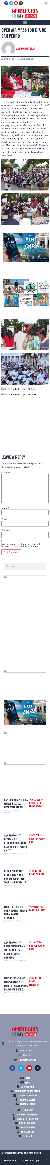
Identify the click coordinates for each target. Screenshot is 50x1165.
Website (5, 530)
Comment (7, 472)
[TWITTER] (11, 3)
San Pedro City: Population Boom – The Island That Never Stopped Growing (14, 950)
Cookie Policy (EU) (31, 1160)
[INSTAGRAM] (21, 3)
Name (5, 508)
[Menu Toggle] (25, 22)
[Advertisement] (25, 420)
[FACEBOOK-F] (6, 3)
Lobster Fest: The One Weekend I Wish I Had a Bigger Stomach (15, 912)
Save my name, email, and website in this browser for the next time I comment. (21, 545)
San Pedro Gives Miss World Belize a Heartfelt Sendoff (16, 803)
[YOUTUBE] (16, 3)
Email (4, 519)
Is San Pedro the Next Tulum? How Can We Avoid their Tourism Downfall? (15, 876)
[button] (46, 3)
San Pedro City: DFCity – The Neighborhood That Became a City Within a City (16, 843)
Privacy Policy (10, 1160)
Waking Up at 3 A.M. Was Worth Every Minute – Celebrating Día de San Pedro (16, 983)
